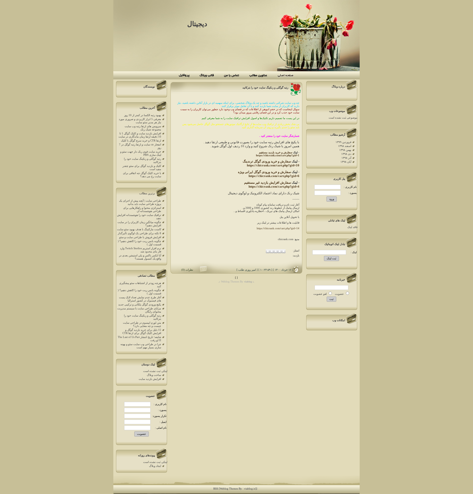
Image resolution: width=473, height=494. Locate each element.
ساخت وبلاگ (154, 375)
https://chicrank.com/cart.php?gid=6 (274, 176)
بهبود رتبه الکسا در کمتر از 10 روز (142, 115)
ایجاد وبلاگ (155, 466)
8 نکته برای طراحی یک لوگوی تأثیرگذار (139, 233)
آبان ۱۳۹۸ (345, 161)
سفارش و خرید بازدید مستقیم (275, 152)
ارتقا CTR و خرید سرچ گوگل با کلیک (141, 140)
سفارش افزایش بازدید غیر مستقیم (267, 182)
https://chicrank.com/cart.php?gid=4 (274, 186)
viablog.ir (249, 488)
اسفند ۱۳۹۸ (344, 146)
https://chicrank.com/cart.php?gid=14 (278, 228)
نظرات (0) (187, 269)
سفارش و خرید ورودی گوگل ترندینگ (267, 161)
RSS (215, 488)
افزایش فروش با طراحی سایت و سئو (140, 237)
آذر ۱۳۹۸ (346, 158)
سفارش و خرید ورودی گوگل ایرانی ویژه (264, 172)
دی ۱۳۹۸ (346, 154)
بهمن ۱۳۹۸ (345, 150)
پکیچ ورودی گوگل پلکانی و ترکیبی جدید (139, 304)
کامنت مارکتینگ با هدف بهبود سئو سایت (139, 229)
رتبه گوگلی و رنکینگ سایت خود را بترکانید (265, 87)
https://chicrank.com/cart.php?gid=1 (277, 155)
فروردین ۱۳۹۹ (343, 142)
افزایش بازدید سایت (150, 379)
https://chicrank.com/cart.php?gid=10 (273, 165)
